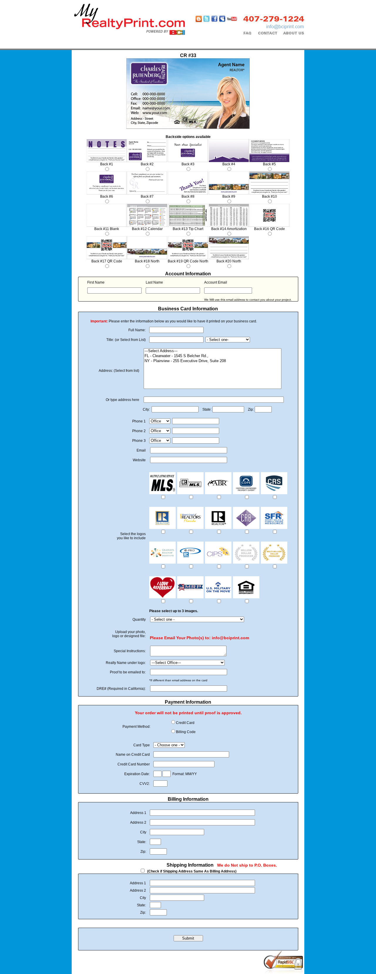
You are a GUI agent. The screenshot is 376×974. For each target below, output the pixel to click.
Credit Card (185, 723)
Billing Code (186, 732)
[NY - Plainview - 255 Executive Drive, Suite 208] (212, 361)
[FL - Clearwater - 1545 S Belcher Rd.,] (212, 356)
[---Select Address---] (212, 351)
